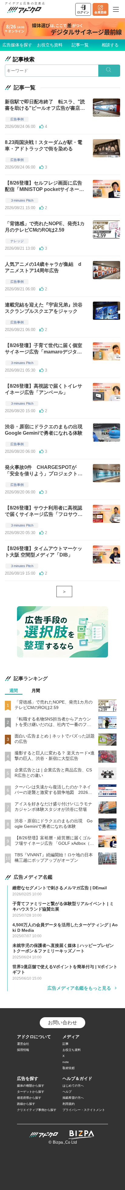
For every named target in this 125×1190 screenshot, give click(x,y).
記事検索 (24, 59)
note (65, 1062)
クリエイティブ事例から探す (36, 1109)
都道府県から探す (29, 1097)
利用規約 (68, 1103)
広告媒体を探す (17, 44)
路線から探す (26, 1103)
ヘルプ (67, 1091)
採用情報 (23, 1049)
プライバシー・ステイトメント (83, 1109)
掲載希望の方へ (73, 1097)
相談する (110, 44)
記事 (65, 1043)
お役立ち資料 (49, 44)
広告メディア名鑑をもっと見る (79, 988)
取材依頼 (68, 1068)
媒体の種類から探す (30, 1085)
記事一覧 (80, 44)
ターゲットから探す (30, 1091)
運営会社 (23, 1043)
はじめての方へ (73, 1085)
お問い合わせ (62, 1022)
